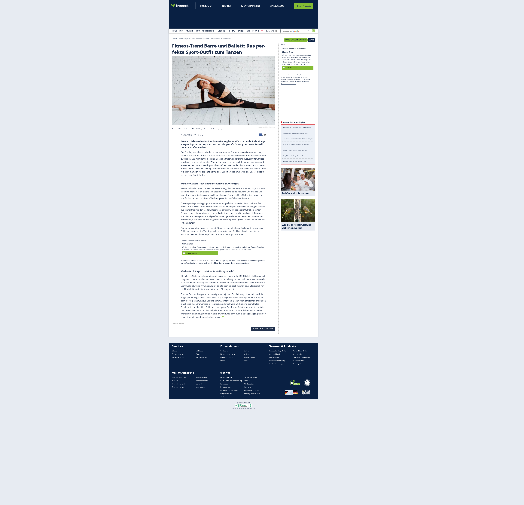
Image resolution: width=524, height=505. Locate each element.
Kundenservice (226, 377)
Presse (247, 381)
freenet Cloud (274, 354)
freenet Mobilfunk (179, 377)
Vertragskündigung (252, 390)
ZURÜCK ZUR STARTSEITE (263, 328)
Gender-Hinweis (250, 377)
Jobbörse (199, 351)
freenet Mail (274, 357)
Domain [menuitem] (255, 31)
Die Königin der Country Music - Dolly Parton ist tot (297, 127)
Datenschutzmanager (229, 390)
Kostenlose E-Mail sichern (295, 40)
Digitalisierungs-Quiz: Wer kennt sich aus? (294, 161)
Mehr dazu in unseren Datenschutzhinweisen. (231, 263)
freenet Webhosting (277, 361)
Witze (246, 361)
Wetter (198, 354)
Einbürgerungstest (227, 354)
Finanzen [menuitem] (189, 31)
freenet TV (176, 381)
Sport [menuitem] (181, 31)
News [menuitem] (174, 31)
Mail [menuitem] (249, 31)
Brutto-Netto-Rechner (301, 357)
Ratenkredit (297, 354)
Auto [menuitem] (198, 31)
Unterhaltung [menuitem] (208, 31)
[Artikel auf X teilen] (265, 135)
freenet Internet (178, 384)
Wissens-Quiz (249, 357)
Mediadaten (249, 384)
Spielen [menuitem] (241, 31)
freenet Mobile (202, 381)
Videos (247, 354)
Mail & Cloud (277, 6)
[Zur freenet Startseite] (180, 5)
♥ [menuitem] (262, 31)
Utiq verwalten (226, 393)
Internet (226, 6)
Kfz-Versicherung (276, 364)
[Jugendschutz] (243, 405)
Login (311, 40)
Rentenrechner (298, 361)
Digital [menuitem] (232, 31)
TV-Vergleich (297, 364)
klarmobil (199, 384)
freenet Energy (178, 387)
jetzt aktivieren (191, 253)
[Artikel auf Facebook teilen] (261, 135)
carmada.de (201, 387)
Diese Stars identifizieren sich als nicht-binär (295, 133)
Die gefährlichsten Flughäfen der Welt (293, 156)
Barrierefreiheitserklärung (231, 381)
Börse (174, 351)
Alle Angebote (305, 6)
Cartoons (224, 351)
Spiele (246, 351)
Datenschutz (225, 387)
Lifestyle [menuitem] (221, 31)
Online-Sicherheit (299, 351)
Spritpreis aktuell (179, 354)
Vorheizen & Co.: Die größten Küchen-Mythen (296, 144)
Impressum (225, 384)
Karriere (247, 387)
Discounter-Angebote (277, 351)
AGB (222, 397)
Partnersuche (201, 357)
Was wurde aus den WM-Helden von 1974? (295, 150)
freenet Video (201, 377)
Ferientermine (178, 357)
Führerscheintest (227, 357)
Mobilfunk (206, 6)
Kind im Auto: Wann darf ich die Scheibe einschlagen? (298, 139)
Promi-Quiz (224, 361)
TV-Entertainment (250, 6)
